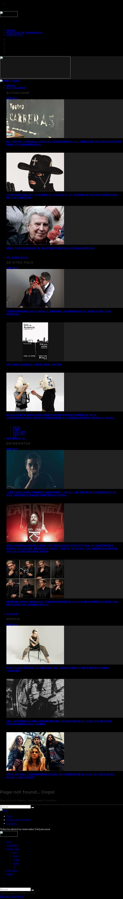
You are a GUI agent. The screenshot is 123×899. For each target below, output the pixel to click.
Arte (16, 427)
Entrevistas (16, 438)
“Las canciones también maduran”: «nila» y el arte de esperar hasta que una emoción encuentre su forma (61, 494)
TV (14, 867)
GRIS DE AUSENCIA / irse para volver (34, 364)
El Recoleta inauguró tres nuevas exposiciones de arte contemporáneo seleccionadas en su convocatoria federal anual (60, 416)
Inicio (9, 816)
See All (12, 98)
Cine (16, 429)
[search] (32, 807)
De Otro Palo (17, 257)
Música (12, 613)
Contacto (14, 34)
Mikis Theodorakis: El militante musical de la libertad (50, 248)
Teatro (19, 433)
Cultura (19, 431)
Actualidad (16, 87)
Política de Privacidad (24, 32)
